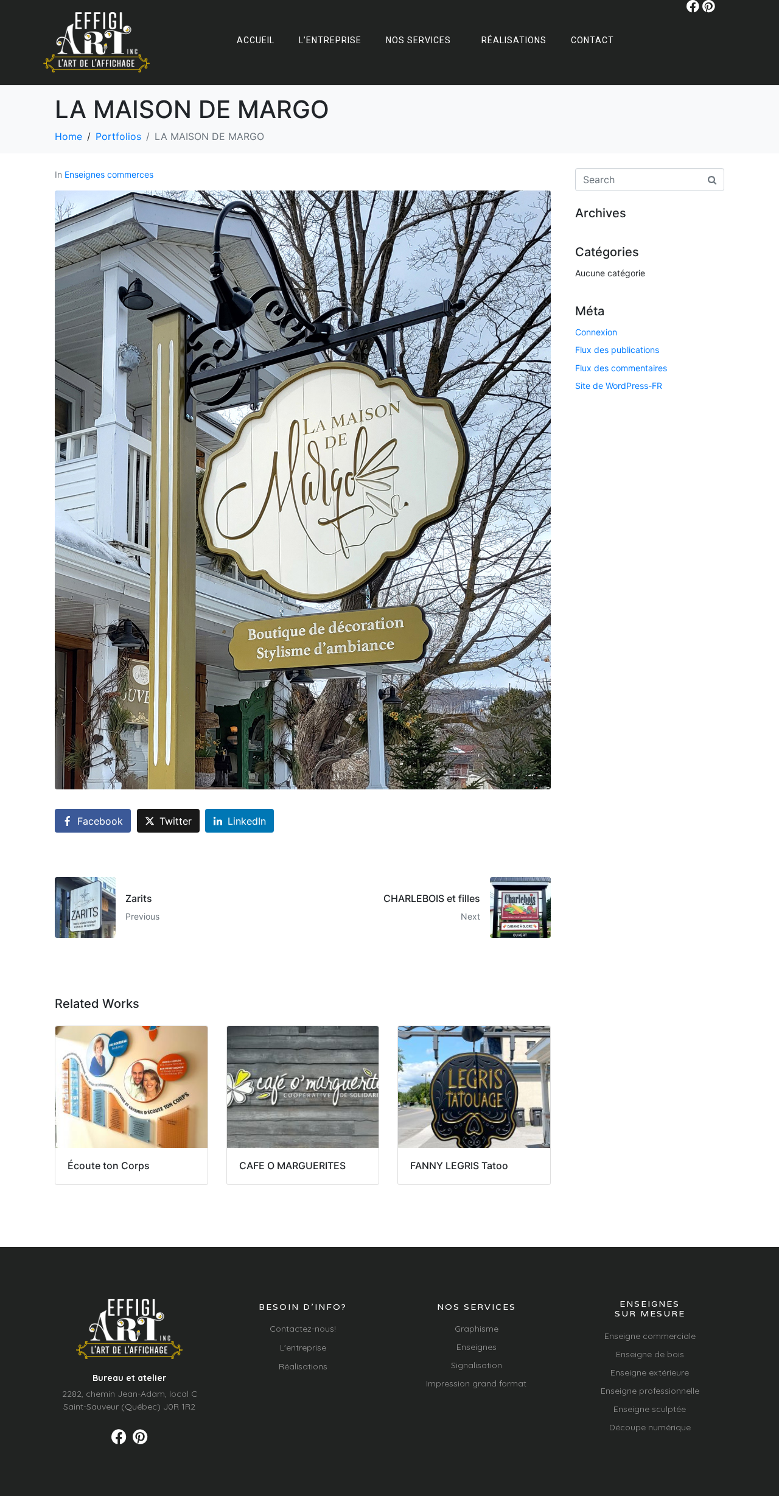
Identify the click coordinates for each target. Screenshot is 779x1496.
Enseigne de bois (650, 1354)
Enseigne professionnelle (650, 1390)
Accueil (255, 40)
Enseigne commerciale (650, 1335)
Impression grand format (476, 1383)
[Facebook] (692, 6)
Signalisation (476, 1365)
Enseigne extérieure (649, 1372)
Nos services (418, 40)
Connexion (596, 332)
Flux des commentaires (621, 368)
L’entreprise (330, 40)
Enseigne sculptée (649, 1408)
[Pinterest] (708, 6)
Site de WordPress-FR (618, 385)
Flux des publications (617, 349)
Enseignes (476, 1346)
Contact (592, 40)
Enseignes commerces (109, 174)
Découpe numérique (650, 1427)
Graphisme (476, 1328)
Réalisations (514, 40)
